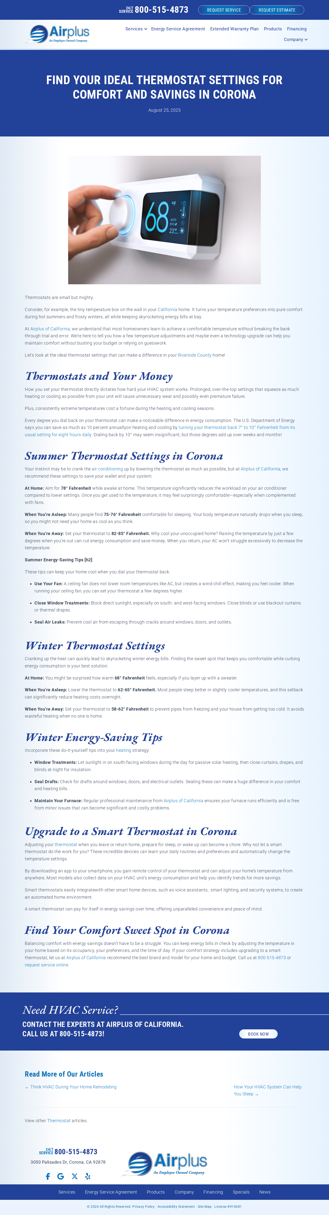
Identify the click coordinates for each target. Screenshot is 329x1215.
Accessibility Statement (176, 1206)
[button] (146, 29)
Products (273, 28)
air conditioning (107, 468)
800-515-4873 (162, 9)
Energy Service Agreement (178, 28)
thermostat (66, 844)
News (265, 1192)
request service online (46, 964)
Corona (204, 455)
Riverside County (195, 355)
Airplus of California (50, 328)
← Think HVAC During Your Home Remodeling (71, 1086)
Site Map (205, 1206)
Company (293, 39)
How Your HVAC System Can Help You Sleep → (268, 1090)
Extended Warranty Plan (234, 28)
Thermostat (59, 1120)
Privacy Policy (143, 1206)
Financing (297, 28)
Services (134, 28)
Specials (241, 1192)
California (167, 309)
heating (123, 750)
